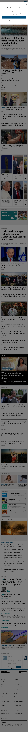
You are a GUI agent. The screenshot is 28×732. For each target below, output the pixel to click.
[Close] (26, 4)
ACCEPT (14, 17)
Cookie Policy (21, 14)
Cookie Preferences (14, 20)
